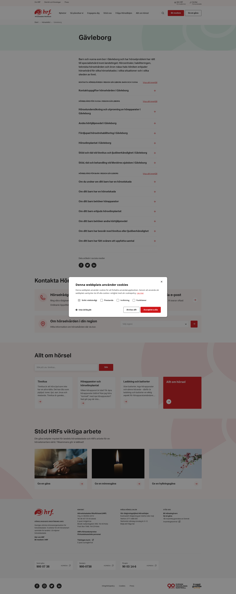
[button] (83, 309)
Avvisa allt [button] (131, 310)
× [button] (162, 281)
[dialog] (118, 297)
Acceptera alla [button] (151, 310)
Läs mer (140, 293)
